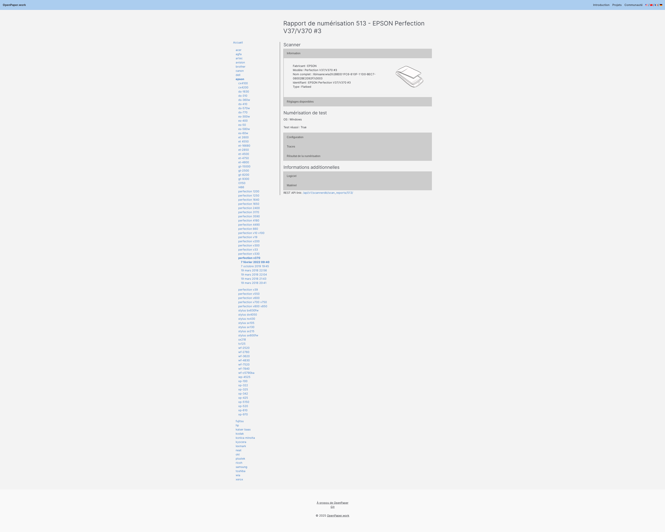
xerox (239, 479)
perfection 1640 (248, 199)
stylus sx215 (246, 331)
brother (240, 66)
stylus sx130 (246, 327)
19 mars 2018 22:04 (254, 274)
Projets (617, 5)
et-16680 (244, 145)
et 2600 (243, 137)
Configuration (295, 137)
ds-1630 (243, 91)
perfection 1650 (248, 204)
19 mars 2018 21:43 (253, 278)
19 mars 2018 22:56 (254, 270)
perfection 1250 (248, 195)
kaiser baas (243, 429)
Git (333, 507)
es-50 (242, 125)
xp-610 (242, 410)
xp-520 (243, 406)
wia (238, 475)
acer (238, 50)
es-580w (244, 129)
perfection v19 (247, 237)
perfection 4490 (249, 224)
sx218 (242, 339)
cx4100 (243, 83)
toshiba (240, 471)
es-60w (243, 133)
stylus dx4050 (247, 314)
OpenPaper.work (14, 5)
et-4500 (243, 154)
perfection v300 (249, 245)
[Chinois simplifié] (651, 5)
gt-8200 (243, 174)
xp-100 (242, 381)
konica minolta (245, 437)
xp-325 (243, 389)
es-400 (243, 120)
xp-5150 (243, 402)
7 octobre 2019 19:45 (255, 266)
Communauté (633, 5)
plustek (240, 458)
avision (240, 62)
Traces (291, 146)
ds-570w (244, 108)
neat (238, 450)
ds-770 (242, 112)
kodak (240, 433)
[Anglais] (646, 5)
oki (238, 454)
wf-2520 (244, 348)
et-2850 (243, 149)
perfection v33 (248, 249)
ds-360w (244, 100)
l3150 (241, 183)
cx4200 (243, 87)
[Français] (656, 5)
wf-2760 (243, 352)
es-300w (244, 116)
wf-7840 (244, 368)
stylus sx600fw (248, 335)
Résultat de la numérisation (303, 156)
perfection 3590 (249, 216)
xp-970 (243, 414)
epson (240, 79)
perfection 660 (248, 228)
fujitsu (240, 421)
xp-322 (243, 385)
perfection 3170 (248, 212)
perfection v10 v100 (251, 233)
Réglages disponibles (300, 101)
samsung (241, 467)
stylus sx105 (246, 323)
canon (240, 70)
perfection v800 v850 (252, 306)
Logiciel (291, 176)
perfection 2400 (249, 208)
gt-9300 (243, 179)
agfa (239, 54)
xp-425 (243, 397)
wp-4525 (244, 377)
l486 (241, 187)
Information (293, 53)
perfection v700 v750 (252, 302)
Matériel (292, 185)
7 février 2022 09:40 (255, 262)
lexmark (241, 446)
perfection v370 (249, 258)
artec (239, 58)
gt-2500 (243, 170)
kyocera (241, 442)
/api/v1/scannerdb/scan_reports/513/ (328, 192)
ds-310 (242, 95)
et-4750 (243, 158)
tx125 (242, 343)
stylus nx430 (246, 318)
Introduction (601, 5)
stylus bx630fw (248, 310)
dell (238, 75)
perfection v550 (249, 293)
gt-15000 (244, 166)
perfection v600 (249, 298)
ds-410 (242, 104)
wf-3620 (244, 356)
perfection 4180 (248, 220)
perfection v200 (249, 241)
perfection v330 (249, 253)
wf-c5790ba (246, 372)
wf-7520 (244, 364)
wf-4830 (244, 360)
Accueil (238, 42)
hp (237, 425)
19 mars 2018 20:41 (253, 283)
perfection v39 (248, 289)
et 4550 (243, 141)
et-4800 (243, 162)
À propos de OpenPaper (332, 502)
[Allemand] (661, 5)
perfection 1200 (248, 191)
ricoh (239, 462)
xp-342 (243, 393)
